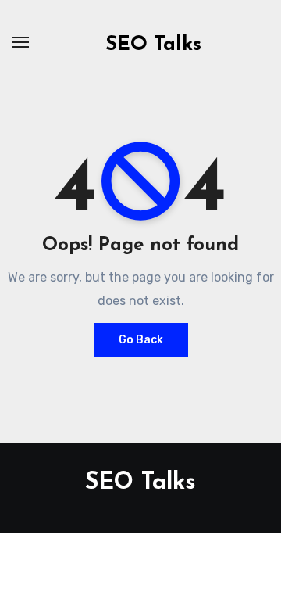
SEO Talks (153, 45)
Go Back (141, 339)
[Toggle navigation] (20, 42)
